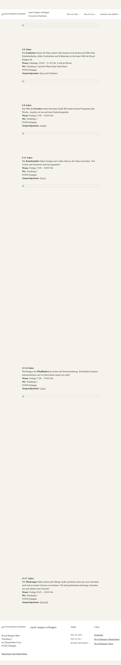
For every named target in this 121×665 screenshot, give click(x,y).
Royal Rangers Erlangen (38, 12)
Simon (43, 178)
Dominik (44, 602)
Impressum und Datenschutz (14, 654)
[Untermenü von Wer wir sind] (78, 14)
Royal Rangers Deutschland (106, 639)
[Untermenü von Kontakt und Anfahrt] (118, 14)
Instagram (98, 635)
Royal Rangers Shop (103, 643)
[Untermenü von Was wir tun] (95, 14)
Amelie (43, 125)
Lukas (42, 388)
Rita (42, 73)
